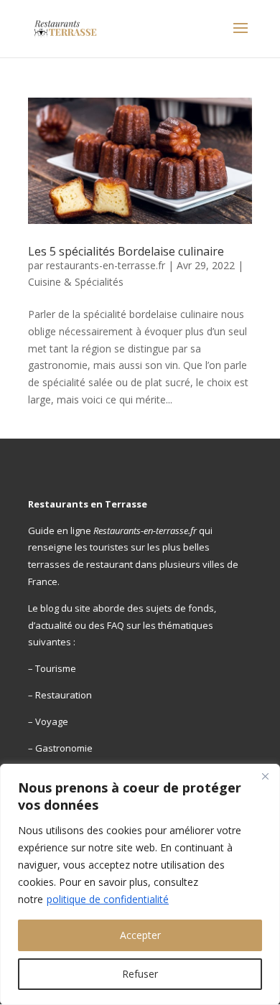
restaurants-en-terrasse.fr (105, 265)
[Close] (265, 776)
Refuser (140, 974)
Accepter (140, 935)
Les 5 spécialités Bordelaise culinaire (126, 251)
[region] (140, 884)
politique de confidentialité (108, 899)
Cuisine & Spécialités (75, 282)
